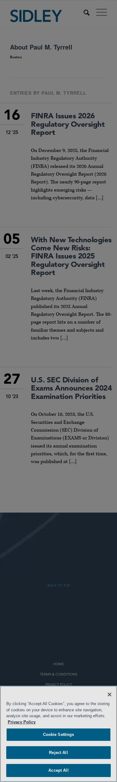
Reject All (58, 752)
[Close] (109, 694)
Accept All (58, 770)
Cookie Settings (58, 734)
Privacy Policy (22, 722)
